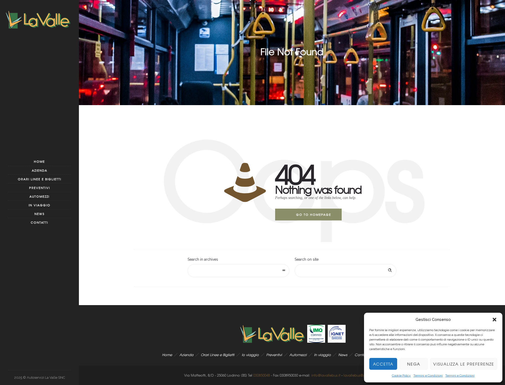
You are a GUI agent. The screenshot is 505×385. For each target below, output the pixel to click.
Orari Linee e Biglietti (39, 179)
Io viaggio (250, 354)
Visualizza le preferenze (463, 364)
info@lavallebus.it (325, 375)
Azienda (39, 170)
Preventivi (39, 188)
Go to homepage (313, 214)
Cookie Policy (401, 375)
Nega (413, 364)
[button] (494, 319)
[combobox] (238, 270)
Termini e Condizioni (428, 375)
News (39, 214)
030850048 (261, 375)
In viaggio (39, 205)
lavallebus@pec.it (358, 375)
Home (39, 161)
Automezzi (39, 196)
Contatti (39, 222)
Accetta (383, 364)
